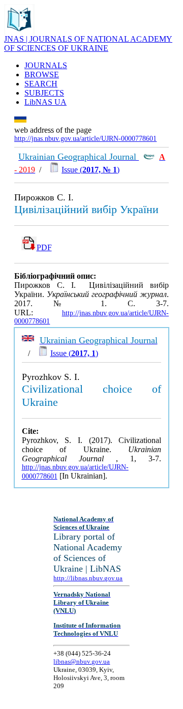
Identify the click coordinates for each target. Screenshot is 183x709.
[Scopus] (149, 157)
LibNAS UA (45, 102)
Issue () (90, 169)
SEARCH (40, 83)
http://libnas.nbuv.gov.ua (88, 578)
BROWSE (41, 74)
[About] (19, 31)
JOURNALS (45, 65)
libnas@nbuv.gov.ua (81, 661)
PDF (44, 247)
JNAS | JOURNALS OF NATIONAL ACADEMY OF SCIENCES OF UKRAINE (88, 43)
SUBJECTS (44, 92)
